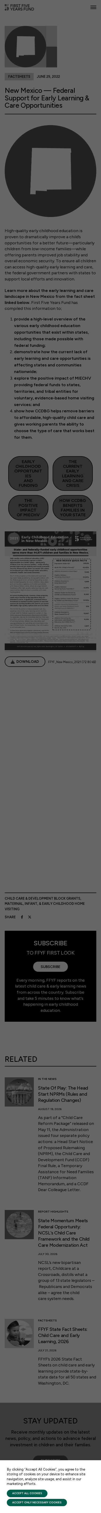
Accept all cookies (27, 1493)
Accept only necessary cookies (37, 1502)
